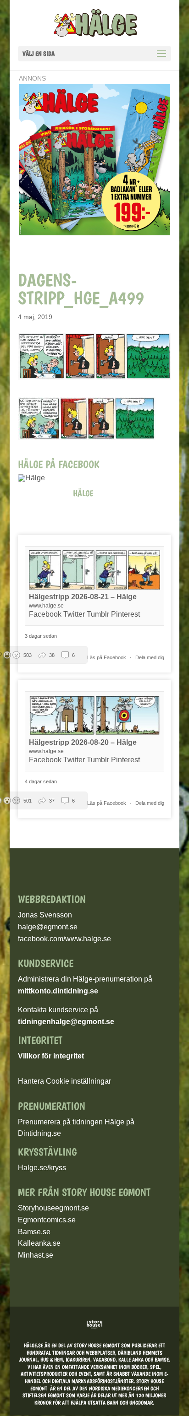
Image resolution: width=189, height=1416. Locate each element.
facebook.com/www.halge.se (64, 939)
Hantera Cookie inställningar (64, 1081)
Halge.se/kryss (42, 1168)
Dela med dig (149, 657)
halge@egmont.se (48, 927)
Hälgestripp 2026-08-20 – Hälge (83, 742)
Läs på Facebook (107, 657)
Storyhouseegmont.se (53, 1208)
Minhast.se (35, 1255)
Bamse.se (34, 1232)
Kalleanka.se (39, 1243)
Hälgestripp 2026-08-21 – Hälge (83, 597)
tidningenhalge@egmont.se (66, 1021)
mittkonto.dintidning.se (58, 991)
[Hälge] (36, 478)
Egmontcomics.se (47, 1220)
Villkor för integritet (51, 1056)
